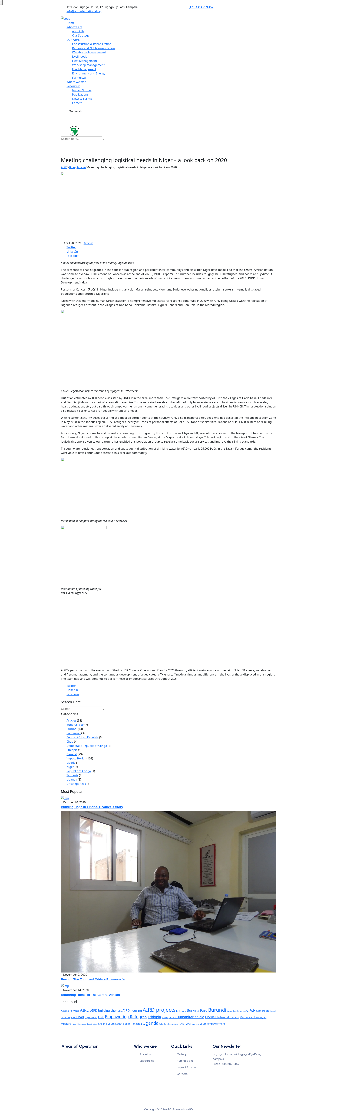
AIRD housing (132, 1011)
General (72, 754)
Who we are (74, 27)
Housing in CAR (169, 1017)
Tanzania (72, 775)
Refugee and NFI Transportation (93, 48)
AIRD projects (159, 1009)
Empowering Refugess (126, 1016)
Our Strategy (80, 35)
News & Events (82, 99)
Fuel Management (84, 69)
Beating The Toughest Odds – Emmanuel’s (93, 979)
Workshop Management (88, 65)
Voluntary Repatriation (169, 1024)
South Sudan (123, 1023)
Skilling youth (106, 1023)
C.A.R (250, 1010)
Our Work (73, 40)
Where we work (77, 82)
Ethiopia (72, 750)
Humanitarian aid (190, 1016)
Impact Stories (81, 90)
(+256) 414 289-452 (201, 7)
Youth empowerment (212, 1023)
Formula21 (79, 78)
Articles (88, 243)
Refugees (81, 1024)
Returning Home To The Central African (90, 995)
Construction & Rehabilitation (91, 44)
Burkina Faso (75, 725)
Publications (80, 94)
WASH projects (192, 1024)
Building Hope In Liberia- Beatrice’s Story (92, 807)
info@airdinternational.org (84, 11)
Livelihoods (79, 56)
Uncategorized (76, 784)
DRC (101, 1017)
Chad (70, 741)
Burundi (72, 729)
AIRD (85, 1010)
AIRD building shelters (106, 1011)
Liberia (71, 763)
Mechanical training (227, 1017)
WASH (182, 1024)
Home (71, 23)
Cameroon (74, 733)
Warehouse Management (89, 52)
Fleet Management (84, 61)
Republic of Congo (79, 771)
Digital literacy (91, 1017)
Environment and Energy (88, 73)
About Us (78, 31)
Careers (77, 103)
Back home (181, 1011)
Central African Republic (82, 737)
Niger (70, 767)
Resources (73, 86)
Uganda (72, 779)
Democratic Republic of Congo (87, 746)
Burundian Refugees (236, 1011)
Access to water (70, 1010)
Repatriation (92, 1024)
